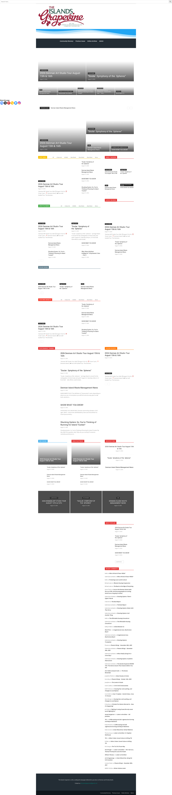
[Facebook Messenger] (15, 103)
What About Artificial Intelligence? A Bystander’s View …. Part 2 (91, 253)
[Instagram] (19, 103)
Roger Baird (91, 73)
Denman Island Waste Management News (87, 287)
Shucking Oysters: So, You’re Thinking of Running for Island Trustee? (90, 189)
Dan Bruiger (108, 749)
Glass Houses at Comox (122, 676)
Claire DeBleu (44, 70)
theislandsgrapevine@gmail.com (89, 783)
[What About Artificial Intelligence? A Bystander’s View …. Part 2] (105, 88)
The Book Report (116, 601)
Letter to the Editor (121, 755)
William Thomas (109, 755)
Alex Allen (80, 88)
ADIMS (66, 157)
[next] (131, 108)
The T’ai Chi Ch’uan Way (118, 746)
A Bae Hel (119, 91)
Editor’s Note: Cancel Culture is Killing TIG (120, 738)
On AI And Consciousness (121, 685)
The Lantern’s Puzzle (117, 682)
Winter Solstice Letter (120, 768)
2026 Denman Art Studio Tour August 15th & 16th (65, 108)
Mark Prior (108, 630)
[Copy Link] (12, 103)
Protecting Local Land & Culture (118, 580)
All (53, 157)
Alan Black (73, 157)
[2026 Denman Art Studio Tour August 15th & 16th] (62, 64)
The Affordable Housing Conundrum (119, 618)
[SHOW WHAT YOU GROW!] (66, 88)
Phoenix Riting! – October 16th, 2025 (121, 679)
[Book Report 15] (124, 88)
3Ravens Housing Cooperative (122, 583)
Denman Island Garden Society (66, 91)
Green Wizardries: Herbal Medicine (123, 730)
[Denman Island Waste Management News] (47, 88)
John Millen (100, 88)
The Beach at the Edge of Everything (123, 586)
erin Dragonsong (109, 758)
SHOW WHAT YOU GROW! (89, 178)
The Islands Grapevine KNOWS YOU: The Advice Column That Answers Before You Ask (119, 665)
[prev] (128, 108)
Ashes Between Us (119, 626)
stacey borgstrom (109, 714)
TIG (106, 719)
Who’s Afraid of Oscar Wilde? (117, 573)
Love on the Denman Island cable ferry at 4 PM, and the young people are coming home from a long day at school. (118, 591)
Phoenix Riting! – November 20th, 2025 (121, 645)
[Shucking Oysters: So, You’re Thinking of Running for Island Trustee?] (86, 88)
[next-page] (42, 199)
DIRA (41, 89)
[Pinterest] (8, 103)
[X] (5, 103)
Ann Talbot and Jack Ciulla (112, 671)
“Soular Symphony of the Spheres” (80, 227)
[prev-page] (39, 199)
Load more (119, 561)
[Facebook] (1, 103)
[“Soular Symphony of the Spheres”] (110, 64)
